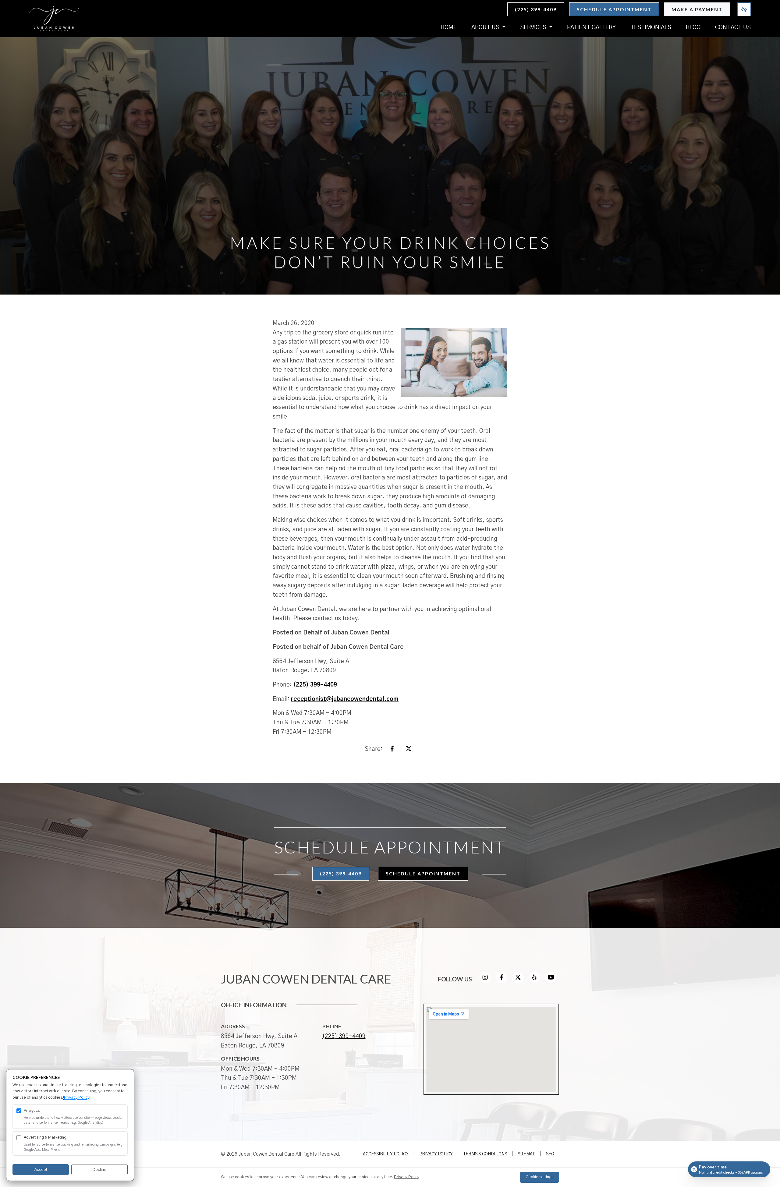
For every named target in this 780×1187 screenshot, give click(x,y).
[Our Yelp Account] (534, 981)
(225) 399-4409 (536, 9)
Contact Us (733, 27)
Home (449, 27)
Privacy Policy (436, 1154)
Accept (40, 1170)
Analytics (32, 1111)
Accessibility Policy (386, 1154)
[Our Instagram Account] (485, 981)
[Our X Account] (518, 981)
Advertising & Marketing (45, 1137)
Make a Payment (697, 9)
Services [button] (534, 27)
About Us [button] (486, 27)
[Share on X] (408, 750)
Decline (99, 1170)
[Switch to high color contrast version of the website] (744, 9)
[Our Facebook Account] (501, 981)
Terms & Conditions (485, 1154)
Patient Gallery (591, 27)
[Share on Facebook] (392, 750)
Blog (693, 27)
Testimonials (650, 27)
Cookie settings (539, 1177)
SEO (550, 1154)
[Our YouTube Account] (551, 981)
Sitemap (526, 1154)
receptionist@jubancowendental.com (345, 699)
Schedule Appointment (614, 9)
